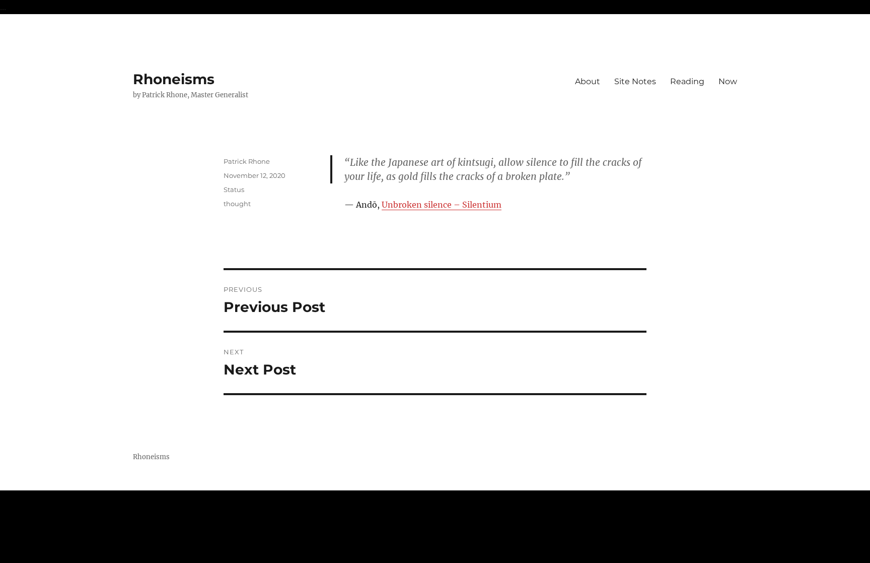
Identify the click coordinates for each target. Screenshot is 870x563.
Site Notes (635, 81)
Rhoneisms (173, 79)
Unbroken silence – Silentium (441, 205)
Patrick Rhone (247, 161)
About (587, 81)
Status (234, 189)
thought (237, 204)
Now (727, 81)
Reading (687, 81)
